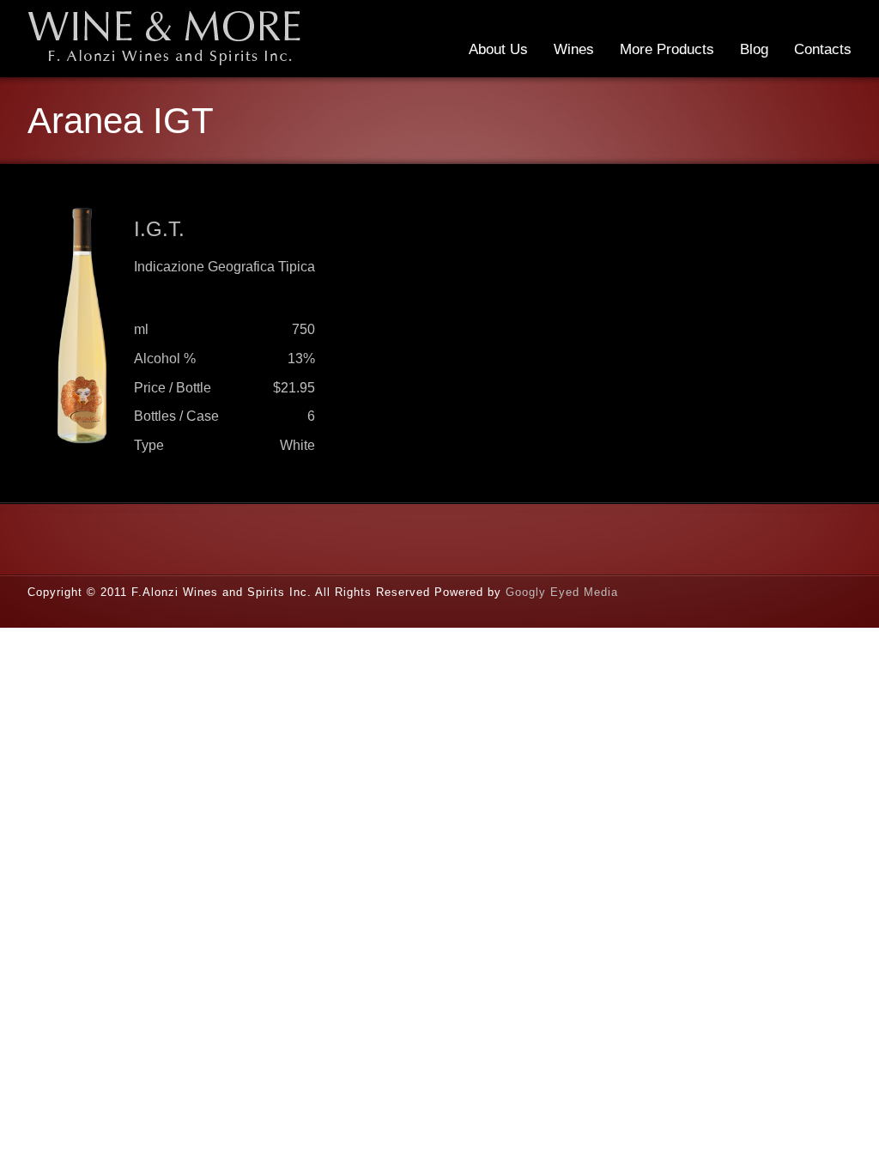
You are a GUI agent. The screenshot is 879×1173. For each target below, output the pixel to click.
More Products (667, 49)
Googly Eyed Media (562, 592)
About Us (498, 49)
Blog (754, 49)
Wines (574, 49)
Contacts (823, 49)
